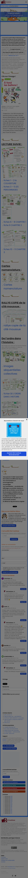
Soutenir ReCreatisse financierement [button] (14, 454)
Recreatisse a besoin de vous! (14, 421)
